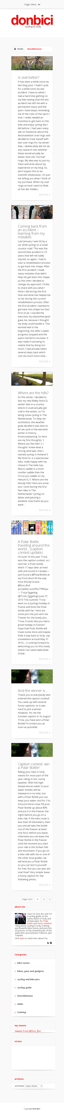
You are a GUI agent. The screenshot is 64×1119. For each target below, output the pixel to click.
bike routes (23, 962)
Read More (43, 194)
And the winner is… (33, 690)
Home (20, 48)
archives (19, 1085)
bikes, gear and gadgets (30, 971)
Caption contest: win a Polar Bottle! (34, 765)
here (22, 938)
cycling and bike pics (28, 979)
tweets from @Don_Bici (28, 1031)
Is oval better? (28, 77)
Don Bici (36, 1109)
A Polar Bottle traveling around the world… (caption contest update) (34, 547)
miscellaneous (25, 995)
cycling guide (24, 987)
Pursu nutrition (45, 923)
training (21, 1012)
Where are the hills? (33, 392)
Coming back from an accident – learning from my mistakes (32, 231)
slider (20, 1004)
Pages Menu (30, 4)
